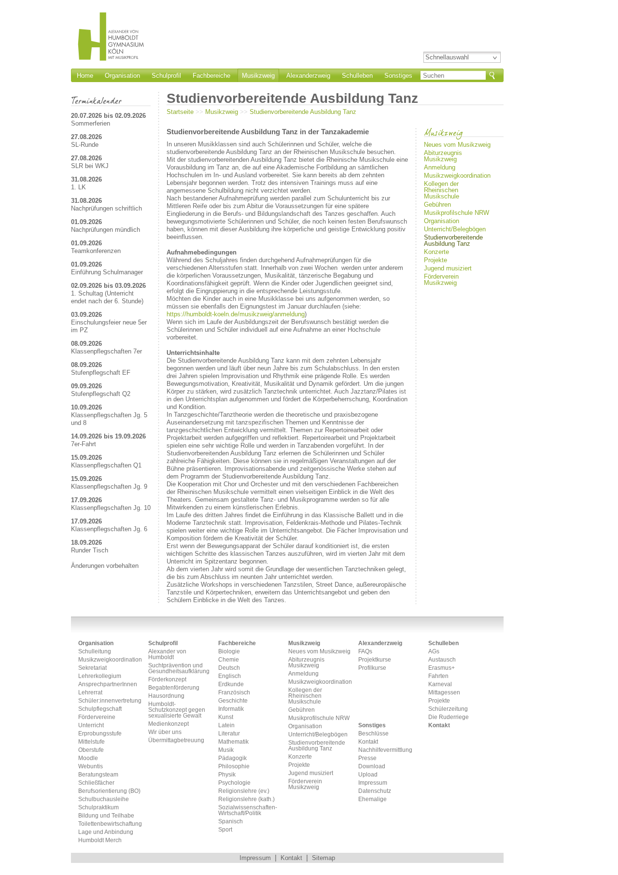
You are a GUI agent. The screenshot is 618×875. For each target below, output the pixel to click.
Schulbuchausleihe (103, 799)
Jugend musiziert (448, 268)
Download (371, 766)
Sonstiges (398, 75)
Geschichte (233, 701)
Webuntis (90, 766)
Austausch (442, 660)
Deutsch (229, 668)
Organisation (122, 75)
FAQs (365, 652)
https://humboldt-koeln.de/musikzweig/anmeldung (236, 314)
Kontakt (368, 742)
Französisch (234, 693)
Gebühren (437, 204)
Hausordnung (166, 696)
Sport (225, 830)
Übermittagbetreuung (176, 740)
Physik (227, 775)
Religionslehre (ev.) (243, 791)
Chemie (228, 660)
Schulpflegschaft (100, 709)
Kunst (225, 717)
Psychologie (234, 783)
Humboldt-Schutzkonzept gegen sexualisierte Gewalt (176, 710)
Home (85, 75)
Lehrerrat (90, 693)
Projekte (435, 260)
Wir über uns (165, 732)
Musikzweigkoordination (457, 175)
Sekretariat (92, 668)
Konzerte (436, 252)
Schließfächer (96, 783)
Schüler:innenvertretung (109, 701)
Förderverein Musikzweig (441, 279)
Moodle (88, 758)
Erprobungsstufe (100, 734)
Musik (226, 750)
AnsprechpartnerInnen (107, 684)
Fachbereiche (211, 75)
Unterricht (91, 725)
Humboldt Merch (100, 840)
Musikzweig (258, 75)
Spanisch (230, 822)
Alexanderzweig (308, 75)
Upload (368, 775)
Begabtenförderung (173, 688)
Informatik (231, 709)
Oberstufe (91, 750)
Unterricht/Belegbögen (455, 229)
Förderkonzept (167, 680)
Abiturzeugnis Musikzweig (443, 156)
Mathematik (233, 742)
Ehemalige (372, 799)
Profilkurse (372, 668)
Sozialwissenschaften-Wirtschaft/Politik (247, 810)
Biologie (229, 652)
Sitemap (323, 857)
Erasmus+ (441, 668)
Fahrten (438, 676)
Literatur (229, 734)
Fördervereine (96, 717)
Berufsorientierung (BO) (109, 791)
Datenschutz (374, 791)
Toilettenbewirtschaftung (109, 824)
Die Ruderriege (448, 717)
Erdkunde (231, 684)
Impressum (372, 783)
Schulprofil (166, 75)
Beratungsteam (98, 775)
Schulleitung (94, 652)
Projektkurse (374, 660)
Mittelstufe (91, 742)
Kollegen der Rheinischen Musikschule (441, 190)
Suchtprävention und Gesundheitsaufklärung (179, 669)
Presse (367, 758)
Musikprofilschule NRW (456, 213)
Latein (226, 725)
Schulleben (357, 75)
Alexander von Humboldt (167, 655)
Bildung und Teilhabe (106, 816)
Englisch (229, 676)
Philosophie (234, 766)
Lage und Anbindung (105, 832)
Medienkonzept (168, 724)
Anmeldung (439, 167)
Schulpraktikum (98, 807)
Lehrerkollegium (99, 676)
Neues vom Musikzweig (457, 144)
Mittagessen (444, 693)
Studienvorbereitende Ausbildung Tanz (303, 111)
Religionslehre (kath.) (246, 799)
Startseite (180, 111)
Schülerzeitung (448, 709)
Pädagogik (232, 758)
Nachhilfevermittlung (385, 750)
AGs (433, 652)
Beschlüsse (373, 734)
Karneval (440, 684)
